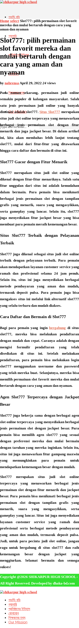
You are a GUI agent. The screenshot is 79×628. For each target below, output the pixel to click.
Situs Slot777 (49, 112)
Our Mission (17, 622)
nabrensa (12, 83)
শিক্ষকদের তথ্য (16, 618)
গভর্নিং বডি (14, 17)
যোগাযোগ (13, 613)
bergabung (57, 328)
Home (4, 21)
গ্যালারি (12, 36)
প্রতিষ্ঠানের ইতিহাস (19, 609)
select (14, 21)
